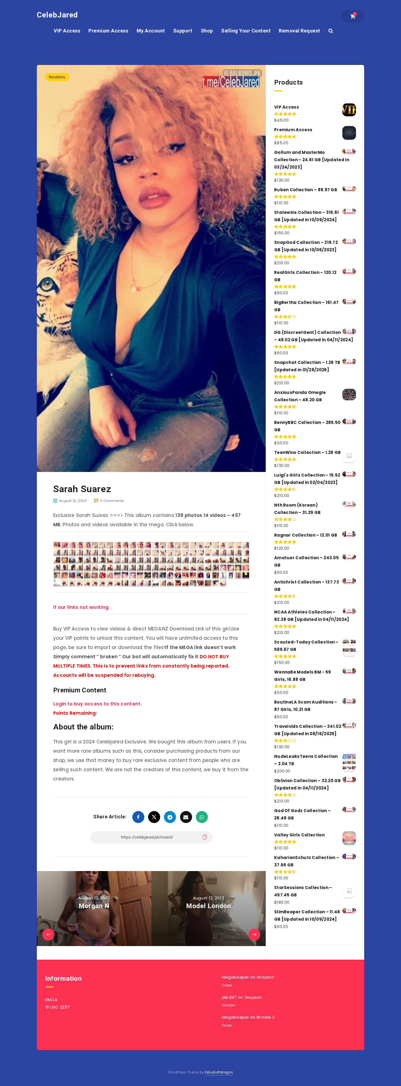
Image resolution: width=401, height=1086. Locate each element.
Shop (207, 31)
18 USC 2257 (57, 1007)
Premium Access (108, 31)
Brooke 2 (265, 1017)
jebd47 (229, 997)
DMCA (51, 1000)
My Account (151, 31)
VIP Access (67, 31)
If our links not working (81, 607)
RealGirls (57, 77)
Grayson (265, 977)
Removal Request (299, 31)
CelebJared (57, 14)
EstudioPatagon (219, 1072)
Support (183, 31)
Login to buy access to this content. (97, 704)
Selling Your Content (246, 31)
